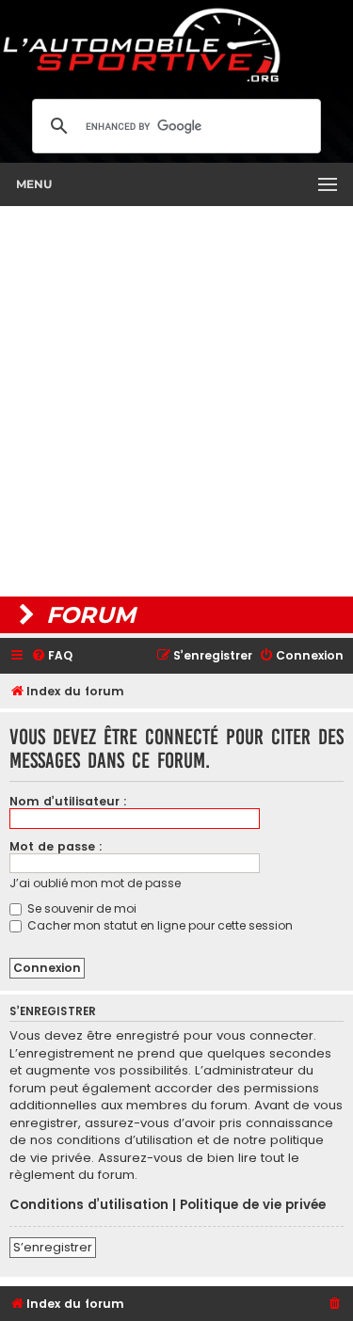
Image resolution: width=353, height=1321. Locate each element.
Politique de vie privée (253, 1205)
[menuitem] (51, 656)
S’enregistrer (52, 1247)
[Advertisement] (176, 401)
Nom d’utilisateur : (68, 801)
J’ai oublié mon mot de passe (95, 883)
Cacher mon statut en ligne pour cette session (158, 925)
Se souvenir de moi (80, 908)
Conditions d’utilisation (88, 1205)
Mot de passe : (56, 846)
